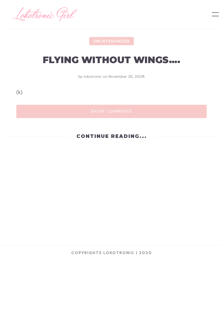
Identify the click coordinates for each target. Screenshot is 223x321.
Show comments (111, 111)
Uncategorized (111, 41)
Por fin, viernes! (111, 208)
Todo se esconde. (111, 166)
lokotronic (93, 76)
